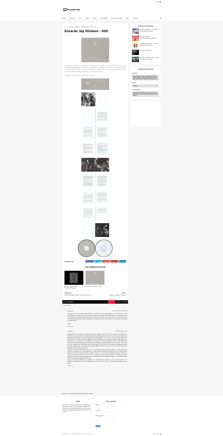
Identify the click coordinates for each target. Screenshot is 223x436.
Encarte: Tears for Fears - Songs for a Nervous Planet (149, 58)
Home (64, 18)
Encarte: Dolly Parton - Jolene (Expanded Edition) (149, 44)
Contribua (135, 18)
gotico (134, 82)
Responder (70, 326)
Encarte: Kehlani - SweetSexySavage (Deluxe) (148, 37)
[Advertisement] (145, 114)
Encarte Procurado (116, 18)
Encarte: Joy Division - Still (93, 286)
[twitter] (157, 2)
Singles (87, 18)
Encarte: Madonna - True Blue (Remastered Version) (149, 30)
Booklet (71, 26)
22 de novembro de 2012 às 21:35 (120, 310)
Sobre (127, 18)
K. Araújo (134, 73)
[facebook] (155, 2)
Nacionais (72, 18)
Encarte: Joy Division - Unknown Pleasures (71, 287)
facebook (124, 301)
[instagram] (160, 2)
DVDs (80, 18)
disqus (118, 301)
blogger (111, 301)
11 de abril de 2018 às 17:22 (121, 331)
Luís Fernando (136, 89)
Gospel (95, 18)
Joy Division (77, 26)
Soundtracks (103, 18)
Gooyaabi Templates (88, 433)
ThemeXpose (71, 433)
